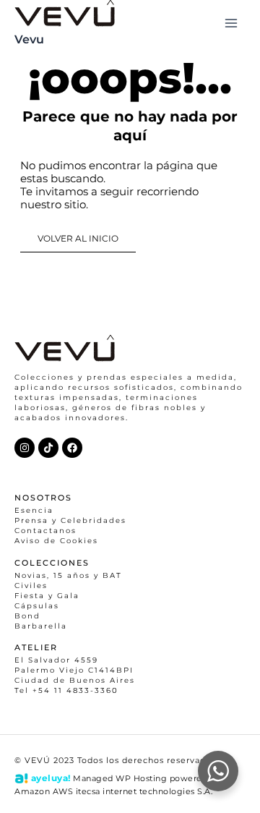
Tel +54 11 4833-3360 (66, 690)
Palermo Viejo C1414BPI (74, 670)
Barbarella (40, 626)
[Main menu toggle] (231, 23)
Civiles (31, 585)
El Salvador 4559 (56, 660)
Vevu (29, 39)
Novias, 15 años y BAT (68, 575)
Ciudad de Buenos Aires (74, 680)
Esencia (33, 510)
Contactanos (45, 530)
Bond (27, 616)
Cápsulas (36, 605)
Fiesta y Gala (46, 595)
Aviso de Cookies (56, 540)
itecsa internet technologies (135, 791)
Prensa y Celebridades (70, 520)
